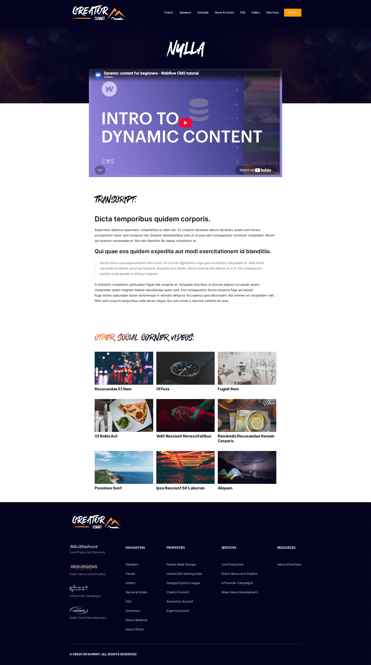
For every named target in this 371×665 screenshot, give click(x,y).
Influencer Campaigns (237, 583)
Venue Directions (289, 564)
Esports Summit (178, 611)
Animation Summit (180, 601)
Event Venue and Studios (239, 574)
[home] (99, 12)
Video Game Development (239, 592)
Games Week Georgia (181, 564)
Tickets (168, 12)
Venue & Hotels (224, 12)
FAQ (242, 12)
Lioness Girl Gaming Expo (184, 574)
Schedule (203, 12)
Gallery (256, 12)
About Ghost (135, 629)
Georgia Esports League (183, 583)
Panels (130, 574)
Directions (272, 12)
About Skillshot (136, 620)
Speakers (185, 12)
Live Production (232, 564)
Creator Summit (178, 592)
